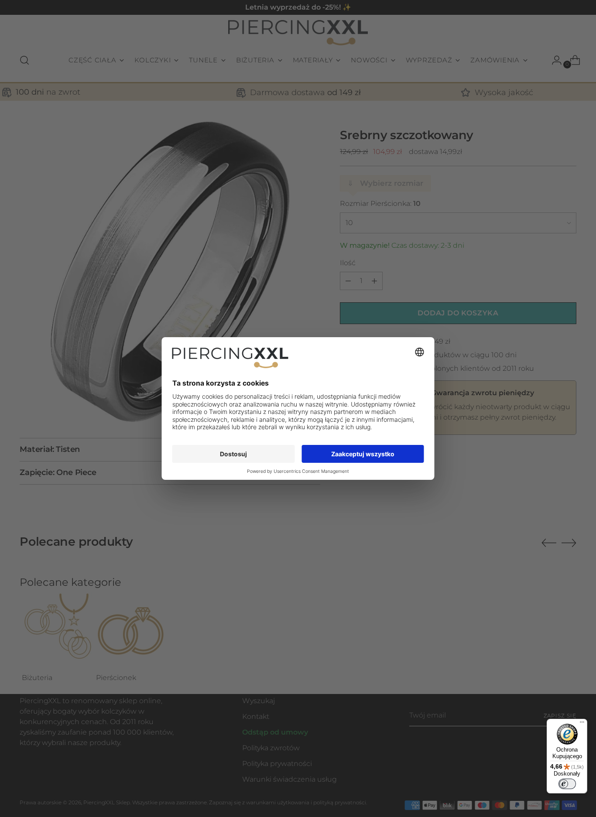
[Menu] (582, 724)
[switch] (567, 784)
